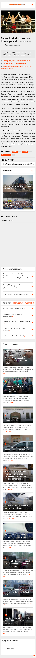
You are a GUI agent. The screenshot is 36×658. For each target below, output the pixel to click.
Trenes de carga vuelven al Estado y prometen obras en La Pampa (17, 187)
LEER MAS (11, 402)
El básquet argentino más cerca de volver (16, 61)
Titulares (8, 35)
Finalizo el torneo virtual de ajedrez (14, 64)
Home (2, 35)
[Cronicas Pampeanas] (17, 5)
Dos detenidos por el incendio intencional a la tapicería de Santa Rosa (17, 620)
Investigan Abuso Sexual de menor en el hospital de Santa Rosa (17, 592)
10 (6, 614)
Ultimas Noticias (16, 35)
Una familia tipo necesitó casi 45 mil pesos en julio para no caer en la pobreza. (17, 563)
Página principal (10, 648)
